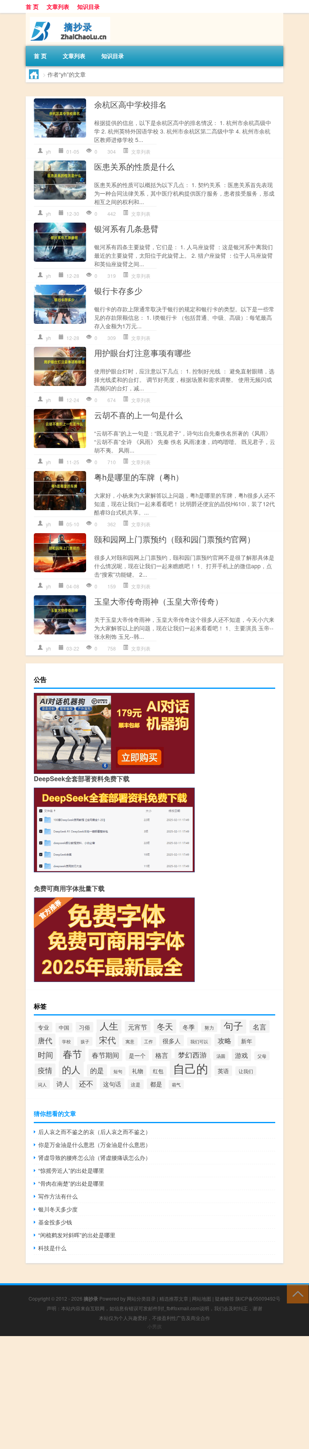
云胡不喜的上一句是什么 (138, 415)
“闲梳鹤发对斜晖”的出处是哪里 (76, 1235)
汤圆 (220, 1056)
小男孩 (154, 1326)
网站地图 (201, 1298)
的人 (71, 1069)
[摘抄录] (68, 16)
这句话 (112, 1083)
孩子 (84, 1041)
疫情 (45, 1070)
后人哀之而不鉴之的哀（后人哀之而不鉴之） (94, 1132)
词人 (42, 1084)
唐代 (45, 1040)
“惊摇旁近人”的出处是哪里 (71, 1170)
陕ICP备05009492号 (257, 1298)
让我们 (246, 1070)
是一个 (137, 1055)
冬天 (165, 1026)
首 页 (32, 6)
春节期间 (105, 1055)
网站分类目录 (141, 1298)
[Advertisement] (154, 1392)
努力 (209, 1027)
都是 (156, 1084)
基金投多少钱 (55, 1222)
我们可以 (199, 1041)
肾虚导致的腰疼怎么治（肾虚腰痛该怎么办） (94, 1157)
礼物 (137, 1071)
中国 (64, 1027)
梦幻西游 (192, 1055)
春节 (72, 1054)
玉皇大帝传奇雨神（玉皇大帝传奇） (158, 601)
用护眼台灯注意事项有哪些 (142, 353)
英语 (223, 1071)
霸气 (176, 1084)
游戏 (241, 1055)
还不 (86, 1083)
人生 (109, 1025)
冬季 (189, 1027)
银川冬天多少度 (58, 1209)
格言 (161, 1055)
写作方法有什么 (58, 1196)
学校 (66, 1041)
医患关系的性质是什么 (134, 166)
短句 (117, 1071)
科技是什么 (52, 1248)
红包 (158, 1071)
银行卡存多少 (118, 290)
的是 (97, 1070)
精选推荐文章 (173, 1298)
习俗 (84, 1027)
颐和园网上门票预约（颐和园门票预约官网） (174, 539)
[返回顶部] (296, 1293)
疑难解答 (224, 1298)
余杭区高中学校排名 (130, 104)
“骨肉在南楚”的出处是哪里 (71, 1183)
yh (48, 151)
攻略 (224, 1040)
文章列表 (58, 6)
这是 (135, 1084)
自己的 (190, 1067)
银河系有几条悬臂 (126, 228)
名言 (259, 1027)
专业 (43, 1027)
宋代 (107, 1040)
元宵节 (137, 1026)
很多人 (172, 1040)
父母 (262, 1056)
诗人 (62, 1083)
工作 (148, 1041)
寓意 (130, 1041)
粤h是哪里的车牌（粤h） (138, 477)
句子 (233, 1025)
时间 (45, 1054)
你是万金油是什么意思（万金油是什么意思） (94, 1144)
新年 (246, 1041)
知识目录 (88, 6)
